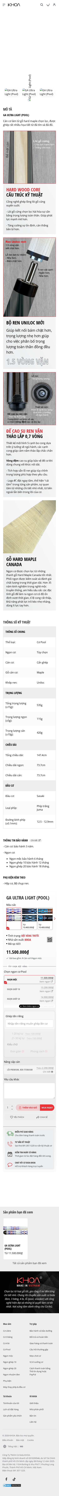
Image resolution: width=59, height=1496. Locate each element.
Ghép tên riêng (14, 1016)
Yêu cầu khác (11, 1079)
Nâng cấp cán (12, 1062)
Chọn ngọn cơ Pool (15, 971)
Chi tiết (34, 840)
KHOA (28, 940)
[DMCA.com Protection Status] (11, 1485)
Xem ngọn (45, 981)
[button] (4, 919)
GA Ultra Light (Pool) (12, 1247)
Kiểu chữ (12, 1044)
